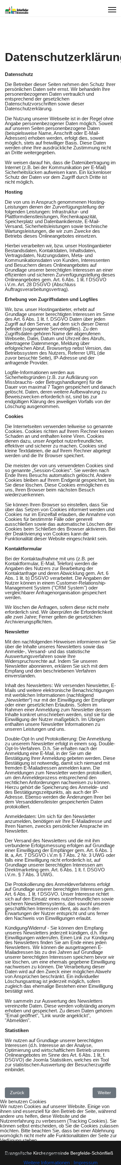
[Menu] (112, 9)
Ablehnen (52, 1154)
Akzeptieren (18, 1154)
